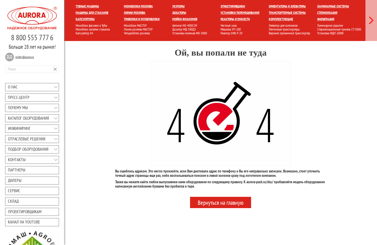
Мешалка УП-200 (231, 29)
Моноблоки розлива (138, 6)
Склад (13, 201)
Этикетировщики (233, 6)
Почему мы (18, 107)
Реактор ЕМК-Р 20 (231, 33)
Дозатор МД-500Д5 (184, 29)
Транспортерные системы (287, 13)
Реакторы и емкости (235, 19)
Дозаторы (179, 13)
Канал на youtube (24, 222)
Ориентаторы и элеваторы (287, 6)
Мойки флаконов (184, 19)
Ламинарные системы (333, 6)
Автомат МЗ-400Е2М (184, 25)
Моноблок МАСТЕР (135, 25)
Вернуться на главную (220, 202)
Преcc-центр (18, 97)
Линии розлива (134, 13)
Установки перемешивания (240, 13)
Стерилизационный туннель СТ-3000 (339, 29)
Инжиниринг (19, 128)
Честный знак (229, 25)
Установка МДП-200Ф (330, 33)
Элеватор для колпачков (283, 25)
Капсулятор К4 (84, 33)
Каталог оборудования (28, 118)
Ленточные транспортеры (284, 29)
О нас (13, 87)
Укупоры (178, 6)
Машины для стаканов (92, 13)
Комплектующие (281, 19)
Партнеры (16, 170)
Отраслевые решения (26, 139)
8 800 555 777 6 (32, 37)
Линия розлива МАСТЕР (138, 29)
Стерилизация (327, 13)
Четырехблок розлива (137, 33)
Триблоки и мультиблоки (142, 19)
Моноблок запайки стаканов (93, 29)
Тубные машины (87, 6)
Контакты (17, 159)
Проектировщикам (25, 212)
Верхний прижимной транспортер (289, 33)
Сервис (14, 190)
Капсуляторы (85, 19)
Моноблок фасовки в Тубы (91, 25)
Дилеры (15, 180)
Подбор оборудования (28, 149)
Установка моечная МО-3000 (189, 33)
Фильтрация (325, 19)
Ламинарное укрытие (330, 25)
